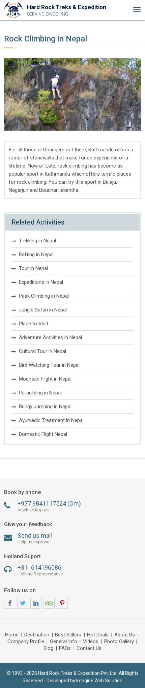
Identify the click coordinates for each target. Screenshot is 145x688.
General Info (63, 642)
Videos (90, 642)
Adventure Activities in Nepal (50, 337)
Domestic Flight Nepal (43, 434)
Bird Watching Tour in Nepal (49, 365)
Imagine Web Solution (99, 680)
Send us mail (35, 538)
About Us (124, 635)
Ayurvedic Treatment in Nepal (51, 420)
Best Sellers (68, 635)
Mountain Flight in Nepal (45, 379)
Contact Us (89, 648)
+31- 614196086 (40, 570)
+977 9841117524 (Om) (49, 506)
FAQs (65, 648)
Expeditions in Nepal (41, 282)
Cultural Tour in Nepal (42, 351)
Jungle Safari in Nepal (43, 310)
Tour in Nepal (33, 268)
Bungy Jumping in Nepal (45, 406)
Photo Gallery (119, 642)
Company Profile (25, 642)
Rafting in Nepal (36, 254)
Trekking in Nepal (37, 241)
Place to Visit (33, 324)
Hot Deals (98, 635)
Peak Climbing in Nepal (44, 296)
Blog (48, 648)
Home (12, 635)
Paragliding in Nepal (40, 393)
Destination (36, 635)
